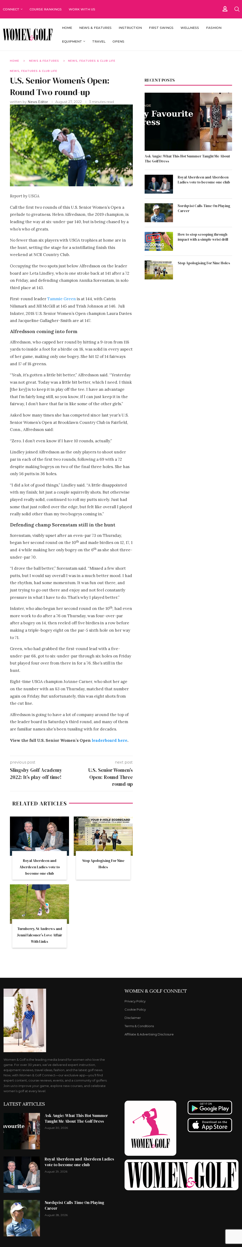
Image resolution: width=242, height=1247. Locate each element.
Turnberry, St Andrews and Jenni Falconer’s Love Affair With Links (39, 935)
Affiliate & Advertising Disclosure (149, 1034)
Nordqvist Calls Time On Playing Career (204, 208)
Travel (98, 41)
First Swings (161, 28)
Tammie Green (61, 298)
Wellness (190, 28)
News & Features (95, 28)
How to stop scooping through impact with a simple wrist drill (203, 237)
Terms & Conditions (139, 1026)
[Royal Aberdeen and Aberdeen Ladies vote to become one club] (39, 836)
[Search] (236, 9)
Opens (118, 41)
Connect (11, 9)
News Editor (38, 102)
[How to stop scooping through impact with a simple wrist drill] (159, 241)
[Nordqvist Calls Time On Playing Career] (159, 212)
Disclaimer (133, 1017)
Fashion (213, 28)
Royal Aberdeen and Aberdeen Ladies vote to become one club (39, 867)
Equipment (72, 41)
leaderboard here (109, 740)
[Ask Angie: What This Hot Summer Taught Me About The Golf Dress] (188, 122)
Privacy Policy (135, 1001)
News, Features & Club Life (91, 60)
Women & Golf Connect (156, 991)
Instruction (130, 28)
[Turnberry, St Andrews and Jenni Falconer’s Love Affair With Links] (39, 904)
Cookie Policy (135, 1009)
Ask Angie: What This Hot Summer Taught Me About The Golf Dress (187, 159)
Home (67, 28)
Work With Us (82, 9)
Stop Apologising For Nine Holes (204, 263)
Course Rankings (46, 9)
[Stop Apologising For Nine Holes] (103, 836)
